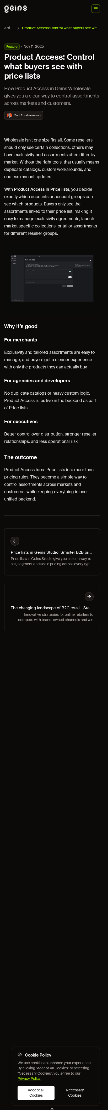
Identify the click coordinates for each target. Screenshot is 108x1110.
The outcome (20, 457)
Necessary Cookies (75, 1093)
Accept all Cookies (36, 1093)
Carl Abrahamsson (27, 115)
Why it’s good (20, 326)
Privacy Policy (29, 1078)
